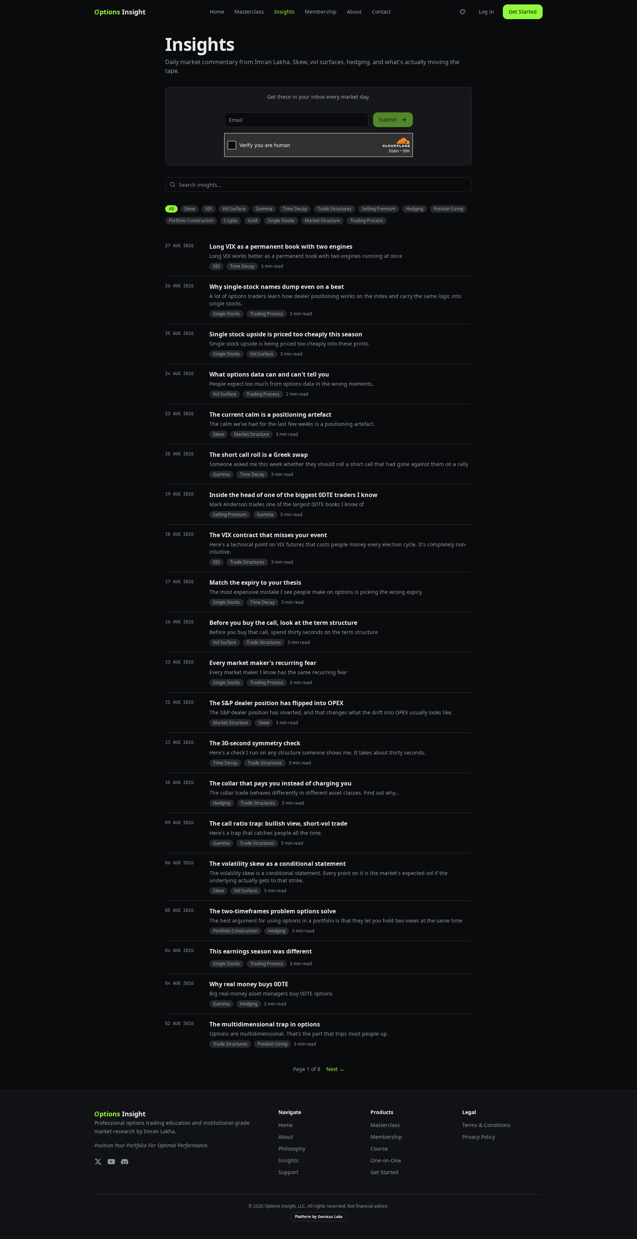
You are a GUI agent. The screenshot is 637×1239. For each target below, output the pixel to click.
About (354, 11)
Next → (335, 1068)
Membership (321, 11)
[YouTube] (111, 1161)
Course (379, 1148)
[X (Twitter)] (98, 1161)
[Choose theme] (462, 11)
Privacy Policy (478, 1136)
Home (217, 11)
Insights (284, 11)
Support (288, 1172)
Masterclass (249, 11)
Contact (381, 11)
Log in (486, 11)
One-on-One (385, 1160)
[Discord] (124, 1161)
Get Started (523, 11)
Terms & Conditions (486, 1124)
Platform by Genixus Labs (318, 1216)
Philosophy (291, 1148)
